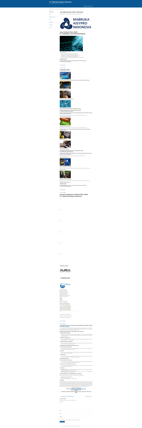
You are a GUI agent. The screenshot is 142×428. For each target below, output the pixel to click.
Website (61, 416)
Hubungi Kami (51, 22)
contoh (50, 14)
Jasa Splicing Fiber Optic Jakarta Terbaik (67, 396)
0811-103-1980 (65, 326)
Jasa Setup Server (88, 396)
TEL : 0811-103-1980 (62, 67)
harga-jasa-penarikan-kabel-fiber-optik (78, 388)
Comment (61, 401)
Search (91, 6)
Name (61, 410)
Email (61, 413)
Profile (50, 27)
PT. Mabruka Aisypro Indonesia (60, 2)
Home (50, 19)
